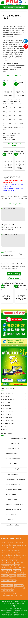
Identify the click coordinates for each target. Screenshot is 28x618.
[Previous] (3, 90)
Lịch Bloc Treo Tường (7, 572)
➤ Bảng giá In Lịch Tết (7, 429)
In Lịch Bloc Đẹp (15, 565)
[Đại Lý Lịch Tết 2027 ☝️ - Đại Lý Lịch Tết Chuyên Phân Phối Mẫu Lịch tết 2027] (14, 2)
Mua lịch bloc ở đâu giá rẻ (13, 469)
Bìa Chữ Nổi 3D (11, 542)
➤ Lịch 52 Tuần (5, 402)
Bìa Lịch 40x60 (5, 545)
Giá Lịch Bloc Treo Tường (7, 562)
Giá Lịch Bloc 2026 (13, 560)
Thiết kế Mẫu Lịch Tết (8, 13)
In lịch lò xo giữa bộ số (12, 474)
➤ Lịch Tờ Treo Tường (7, 423)
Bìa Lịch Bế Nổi (5, 547)
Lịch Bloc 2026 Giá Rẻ (7, 570)
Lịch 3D (15, 567)
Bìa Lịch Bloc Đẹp (21, 545)
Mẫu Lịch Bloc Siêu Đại (18, 588)
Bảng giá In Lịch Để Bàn (12, 525)
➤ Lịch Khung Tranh (6, 417)
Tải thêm (14, 274)
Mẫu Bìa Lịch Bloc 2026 (7, 578)
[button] (2, 2)
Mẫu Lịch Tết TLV (11, 514)
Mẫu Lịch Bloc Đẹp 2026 (7, 595)
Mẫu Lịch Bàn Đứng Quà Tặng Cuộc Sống (8, 164)
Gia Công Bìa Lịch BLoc (7, 557)
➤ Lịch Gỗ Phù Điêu (6, 414)
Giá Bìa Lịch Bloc (18, 557)
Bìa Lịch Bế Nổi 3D (14, 547)
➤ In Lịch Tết (4, 426)
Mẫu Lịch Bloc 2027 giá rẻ (13, 458)
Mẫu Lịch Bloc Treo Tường (8, 590)
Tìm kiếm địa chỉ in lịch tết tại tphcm (15, 479)
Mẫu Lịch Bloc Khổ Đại (7, 588)
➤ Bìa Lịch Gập (5, 405)
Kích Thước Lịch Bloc (7, 567)
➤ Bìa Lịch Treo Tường (7, 399)
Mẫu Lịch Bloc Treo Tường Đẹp (9, 593)
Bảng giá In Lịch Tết (11, 453)
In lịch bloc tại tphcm (11, 499)
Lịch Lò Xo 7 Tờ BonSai (8, 93)
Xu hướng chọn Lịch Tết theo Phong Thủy (12, 263)
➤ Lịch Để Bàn (5, 396)
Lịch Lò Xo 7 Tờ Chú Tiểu (20, 93)
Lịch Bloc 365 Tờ (22, 567)
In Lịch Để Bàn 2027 (11, 464)
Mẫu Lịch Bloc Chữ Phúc (7, 225)
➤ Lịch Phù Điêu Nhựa (7, 420)
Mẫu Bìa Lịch (13, 575)
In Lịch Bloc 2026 (19, 562)
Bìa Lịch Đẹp (4, 555)
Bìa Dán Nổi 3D (19, 542)
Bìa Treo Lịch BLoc (21, 555)
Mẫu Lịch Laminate (11, 494)
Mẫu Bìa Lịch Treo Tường (7, 583)
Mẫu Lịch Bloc (18, 583)
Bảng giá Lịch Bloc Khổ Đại (13, 509)
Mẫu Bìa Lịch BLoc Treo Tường (9, 580)
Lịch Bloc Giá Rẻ (17, 570)
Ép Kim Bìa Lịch (18, 595)
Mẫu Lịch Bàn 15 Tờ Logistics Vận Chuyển (7, 298)
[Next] (25, 90)
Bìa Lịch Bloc (13, 545)
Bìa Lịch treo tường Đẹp (7, 552)
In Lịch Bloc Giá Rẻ (6, 565)
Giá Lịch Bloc (5, 560)
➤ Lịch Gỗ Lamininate (7, 411)
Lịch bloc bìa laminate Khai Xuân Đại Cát (21, 298)
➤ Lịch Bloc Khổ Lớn (7, 393)
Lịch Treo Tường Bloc (18, 572)
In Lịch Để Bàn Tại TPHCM (8, 251)
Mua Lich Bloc (5, 575)
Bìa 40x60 (4, 542)
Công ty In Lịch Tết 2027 (12, 448)
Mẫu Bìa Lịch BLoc (21, 575)
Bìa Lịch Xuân (17, 552)
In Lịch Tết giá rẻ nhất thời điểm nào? (16, 438)
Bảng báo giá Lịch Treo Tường (14, 504)
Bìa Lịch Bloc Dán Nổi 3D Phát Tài (20, 164)
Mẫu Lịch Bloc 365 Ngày (7, 585)
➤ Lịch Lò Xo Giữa (6, 408)
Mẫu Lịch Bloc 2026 (18, 585)
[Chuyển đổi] (26, 393)
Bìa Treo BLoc (12, 555)
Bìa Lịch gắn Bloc (6, 550)
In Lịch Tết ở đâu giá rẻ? (12, 443)
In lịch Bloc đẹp (10, 520)
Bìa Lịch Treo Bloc (15, 550)
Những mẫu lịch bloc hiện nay (14, 489)
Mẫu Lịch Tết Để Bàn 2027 (13, 484)
